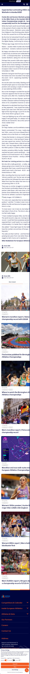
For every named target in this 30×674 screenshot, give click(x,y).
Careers (5, 625)
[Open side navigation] (26, 4)
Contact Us (6, 631)
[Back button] (2, 4)
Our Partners (7, 620)
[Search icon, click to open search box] (23, 4)
